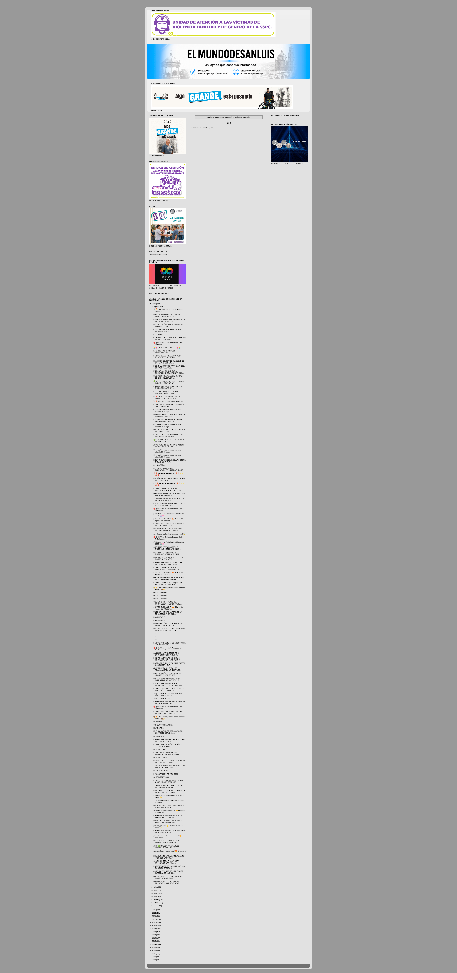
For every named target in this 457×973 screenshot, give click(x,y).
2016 (154, 938)
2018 (154, 932)
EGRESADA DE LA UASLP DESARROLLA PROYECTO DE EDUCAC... (169, 791)
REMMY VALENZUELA (162, 771)
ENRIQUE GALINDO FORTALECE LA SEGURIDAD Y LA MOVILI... (167, 816)
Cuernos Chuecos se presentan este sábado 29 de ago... (167, 330)
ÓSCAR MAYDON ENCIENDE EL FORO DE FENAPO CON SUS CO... (168, 578)
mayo (156, 893)
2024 (154, 913)
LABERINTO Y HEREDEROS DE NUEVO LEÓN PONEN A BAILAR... (168, 420)
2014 (154, 944)
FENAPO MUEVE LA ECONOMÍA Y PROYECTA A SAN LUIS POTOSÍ (166, 659)
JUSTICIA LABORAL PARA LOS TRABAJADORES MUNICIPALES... (167, 669)
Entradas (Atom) (208, 128)
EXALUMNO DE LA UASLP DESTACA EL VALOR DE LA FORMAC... (168, 857)
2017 (154, 935)
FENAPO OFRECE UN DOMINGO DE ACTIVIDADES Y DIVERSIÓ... (167, 583)
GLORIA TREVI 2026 (161, 777)
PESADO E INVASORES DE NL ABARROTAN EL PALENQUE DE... (167, 568)
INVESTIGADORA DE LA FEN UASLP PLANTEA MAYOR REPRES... (167, 315)
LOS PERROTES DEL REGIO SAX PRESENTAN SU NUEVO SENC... (167, 882)
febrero (157, 903)
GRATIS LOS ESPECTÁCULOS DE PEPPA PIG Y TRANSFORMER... (169, 762)
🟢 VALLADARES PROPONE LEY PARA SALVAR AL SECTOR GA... (168, 382)
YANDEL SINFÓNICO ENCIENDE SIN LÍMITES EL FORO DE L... (167, 694)
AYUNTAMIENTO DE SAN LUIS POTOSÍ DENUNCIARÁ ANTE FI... (168, 446)
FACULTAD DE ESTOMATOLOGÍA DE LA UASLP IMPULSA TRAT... (168, 504)
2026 (154, 304)
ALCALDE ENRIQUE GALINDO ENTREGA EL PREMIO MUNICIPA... (169, 320)
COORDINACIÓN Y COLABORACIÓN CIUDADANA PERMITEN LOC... (167, 530)
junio (156, 890)
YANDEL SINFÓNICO (161, 698)
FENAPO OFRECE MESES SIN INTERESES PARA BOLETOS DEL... (168, 489)
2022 (154, 919)
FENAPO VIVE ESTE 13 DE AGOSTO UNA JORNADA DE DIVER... (169, 644)
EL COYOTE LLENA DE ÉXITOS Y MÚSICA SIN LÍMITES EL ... (166, 392)
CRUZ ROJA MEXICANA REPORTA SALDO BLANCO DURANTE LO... (167, 679)
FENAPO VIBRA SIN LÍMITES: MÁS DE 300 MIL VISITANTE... (168, 745)
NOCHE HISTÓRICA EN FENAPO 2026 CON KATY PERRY (168, 325)
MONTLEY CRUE (160, 749)
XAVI (155, 633)
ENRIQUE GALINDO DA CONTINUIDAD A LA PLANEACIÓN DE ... (169, 832)
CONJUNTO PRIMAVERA (163, 725)
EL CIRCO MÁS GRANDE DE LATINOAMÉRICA (164, 352)
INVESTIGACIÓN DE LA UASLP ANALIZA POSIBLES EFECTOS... (168, 867)
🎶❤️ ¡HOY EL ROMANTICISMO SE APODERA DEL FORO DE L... (167, 397)
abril (156, 896)
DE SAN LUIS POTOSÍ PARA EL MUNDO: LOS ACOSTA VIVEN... (169, 367)
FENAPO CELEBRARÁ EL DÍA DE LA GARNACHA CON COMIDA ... (167, 357)
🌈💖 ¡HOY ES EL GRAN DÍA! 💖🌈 (167, 348)
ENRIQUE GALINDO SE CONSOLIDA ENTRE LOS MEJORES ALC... (167, 563)
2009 (154, 960)
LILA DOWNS (158, 722)
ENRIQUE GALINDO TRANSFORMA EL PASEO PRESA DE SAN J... (168, 387)
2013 (154, 947)
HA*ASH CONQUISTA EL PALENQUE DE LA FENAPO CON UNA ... (168, 362)
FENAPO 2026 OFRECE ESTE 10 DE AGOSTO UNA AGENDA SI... (167, 712)
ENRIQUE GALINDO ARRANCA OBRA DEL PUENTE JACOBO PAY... (169, 702)
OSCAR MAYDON (160, 593)
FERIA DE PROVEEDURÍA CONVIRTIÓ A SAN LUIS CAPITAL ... (168, 405)
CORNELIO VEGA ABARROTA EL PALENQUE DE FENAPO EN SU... (167, 548)
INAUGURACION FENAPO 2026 (165, 774)
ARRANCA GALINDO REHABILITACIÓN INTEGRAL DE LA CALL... (168, 872)
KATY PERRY (158, 334)
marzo (156, 900)
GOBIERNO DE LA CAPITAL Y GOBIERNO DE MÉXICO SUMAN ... (169, 338)
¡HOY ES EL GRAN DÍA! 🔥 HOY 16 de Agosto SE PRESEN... (168, 573)
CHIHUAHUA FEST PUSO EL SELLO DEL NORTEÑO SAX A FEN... (169, 558)
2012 (154, 950)
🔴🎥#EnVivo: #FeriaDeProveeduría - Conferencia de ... (167, 649)
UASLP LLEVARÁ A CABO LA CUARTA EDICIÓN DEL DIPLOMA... (167, 377)
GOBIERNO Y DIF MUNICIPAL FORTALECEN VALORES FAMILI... (167, 603)
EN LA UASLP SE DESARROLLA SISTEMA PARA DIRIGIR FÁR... (169, 461)
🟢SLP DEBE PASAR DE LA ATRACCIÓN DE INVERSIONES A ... (168, 441)
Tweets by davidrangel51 (158, 254)
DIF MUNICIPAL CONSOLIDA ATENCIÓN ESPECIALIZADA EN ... (168, 806)
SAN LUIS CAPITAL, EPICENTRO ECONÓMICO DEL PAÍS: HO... (166, 654)
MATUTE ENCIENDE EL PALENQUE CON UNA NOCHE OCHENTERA (169, 629)
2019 (154, 928)
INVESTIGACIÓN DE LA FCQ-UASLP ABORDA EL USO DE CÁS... (167, 674)
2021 (154, 922)
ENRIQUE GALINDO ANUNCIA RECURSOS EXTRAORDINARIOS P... (168, 372)
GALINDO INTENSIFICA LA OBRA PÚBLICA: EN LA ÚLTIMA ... (166, 862)
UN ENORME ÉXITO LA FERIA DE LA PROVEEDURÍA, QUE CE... (167, 613)
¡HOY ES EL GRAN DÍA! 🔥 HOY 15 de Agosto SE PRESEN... (168, 608)
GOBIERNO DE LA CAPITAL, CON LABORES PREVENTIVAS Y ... (166, 842)
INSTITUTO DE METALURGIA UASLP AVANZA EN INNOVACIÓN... (167, 821)
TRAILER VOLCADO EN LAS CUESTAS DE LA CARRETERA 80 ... (168, 786)
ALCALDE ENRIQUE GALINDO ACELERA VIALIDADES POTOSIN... (169, 767)
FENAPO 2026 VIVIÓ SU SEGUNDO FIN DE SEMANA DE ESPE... (168, 525)
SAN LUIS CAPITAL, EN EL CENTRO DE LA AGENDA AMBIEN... (168, 499)
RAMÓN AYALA (159, 617)
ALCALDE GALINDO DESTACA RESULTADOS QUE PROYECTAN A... (168, 684)
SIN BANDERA (158, 465)
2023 (154, 916)
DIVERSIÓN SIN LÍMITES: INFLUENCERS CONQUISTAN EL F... (169, 664)
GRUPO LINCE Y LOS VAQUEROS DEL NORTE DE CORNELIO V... (168, 877)
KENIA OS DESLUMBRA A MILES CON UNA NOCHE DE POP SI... (168, 436)
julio (155, 887)
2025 (154, 910)
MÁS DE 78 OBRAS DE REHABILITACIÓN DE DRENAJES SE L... (169, 431)
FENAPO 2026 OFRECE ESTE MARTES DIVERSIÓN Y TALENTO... (168, 689)
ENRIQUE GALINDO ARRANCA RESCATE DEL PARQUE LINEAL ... (169, 740)
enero (156, 906)
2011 (154, 954)
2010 (154, 957)
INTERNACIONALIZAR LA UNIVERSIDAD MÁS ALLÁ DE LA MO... (169, 415)
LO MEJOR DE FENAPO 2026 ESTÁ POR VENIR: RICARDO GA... (169, 494)
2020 (154, 925)
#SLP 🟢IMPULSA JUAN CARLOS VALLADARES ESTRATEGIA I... (166, 847)
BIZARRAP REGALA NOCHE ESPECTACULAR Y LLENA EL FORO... (169, 469)
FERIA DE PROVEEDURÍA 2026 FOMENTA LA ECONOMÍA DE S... (167, 753)
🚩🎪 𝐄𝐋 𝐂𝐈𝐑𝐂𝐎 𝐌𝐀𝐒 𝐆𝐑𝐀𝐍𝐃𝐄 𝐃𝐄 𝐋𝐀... (169, 401)
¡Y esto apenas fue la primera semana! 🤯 (169, 534)
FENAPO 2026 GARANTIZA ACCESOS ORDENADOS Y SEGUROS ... (168, 781)
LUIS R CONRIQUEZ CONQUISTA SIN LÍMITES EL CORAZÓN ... (168, 732)
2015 (154, 941)
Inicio (228, 123)
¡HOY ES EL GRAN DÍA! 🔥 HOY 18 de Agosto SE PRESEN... (168, 520)
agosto (156, 306)
